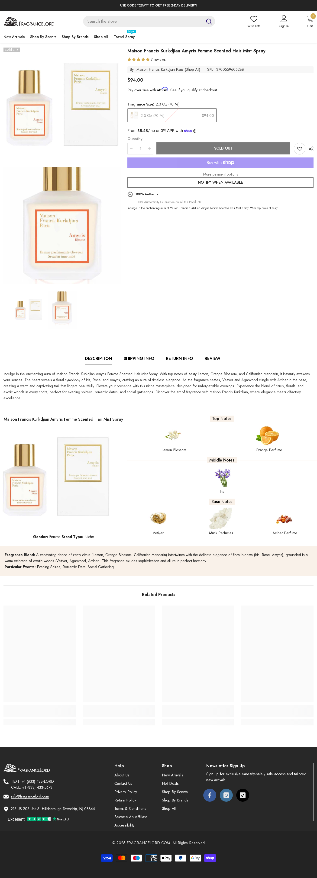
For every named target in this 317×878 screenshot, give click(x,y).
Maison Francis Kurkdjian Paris (160, 69)
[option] (158, 5)
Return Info (179, 359)
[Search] (149, 21)
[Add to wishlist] (299, 148)
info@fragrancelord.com (30, 796)
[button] (139, 59)
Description (98, 359)
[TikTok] (242, 795)
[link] (39, 714)
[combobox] (143, 21)
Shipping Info (139, 359)
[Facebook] (209, 795)
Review (212, 359)
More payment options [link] (220, 174)
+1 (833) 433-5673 (37, 787)
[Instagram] (226, 795)
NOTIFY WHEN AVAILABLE (220, 182)
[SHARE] (309, 148)
